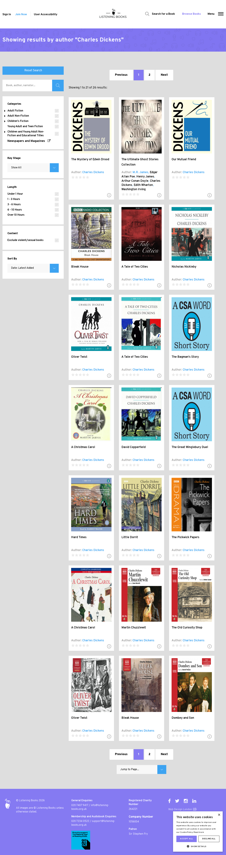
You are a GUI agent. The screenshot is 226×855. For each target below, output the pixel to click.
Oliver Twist (79, 357)
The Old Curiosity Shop (187, 628)
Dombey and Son (183, 718)
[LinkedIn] (194, 801)
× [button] (219, 815)
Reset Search (33, 70)
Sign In (6, 14)
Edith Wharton (143, 185)
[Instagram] (186, 801)
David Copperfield (133, 447)
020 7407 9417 (79, 805)
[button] (221, 14)
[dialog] (198, 831)
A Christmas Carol (83, 447)
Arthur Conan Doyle (134, 181)
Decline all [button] (208, 838)
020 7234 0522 (80, 821)
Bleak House (80, 267)
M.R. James (140, 172)
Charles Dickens (93, 172)
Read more (199, 832)
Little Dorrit (129, 537)
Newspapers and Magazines (27, 141)
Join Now (21, 14)
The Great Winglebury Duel (190, 447)
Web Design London (180, 809)
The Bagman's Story (185, 357)
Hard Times (79, 537)
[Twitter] (177, 801)
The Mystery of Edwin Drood (90, 159)
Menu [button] (211, 14)
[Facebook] (169, 801)
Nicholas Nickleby (184, 267)
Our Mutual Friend (184, 159)
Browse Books (191, 14)
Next (164, 75)
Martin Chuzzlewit (133, 628)
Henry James (145, 177)
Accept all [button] (186, 838)
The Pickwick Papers (185, 537)
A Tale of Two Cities (134, 267)
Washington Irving (133, 189)
